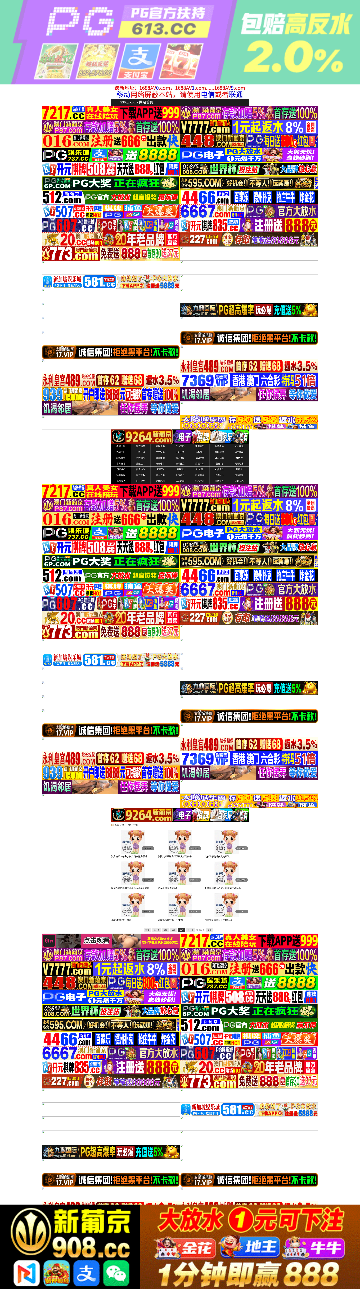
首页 (147, 930)
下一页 (190, 930)
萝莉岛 (239, 469)
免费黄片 (180, 475)
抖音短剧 (140, 469)
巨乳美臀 (180, 452)
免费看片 (120, 481)
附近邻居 (140, 458)
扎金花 (219, 463)
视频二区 (120, 452)
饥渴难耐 (160, 458)
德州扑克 (180, 463)
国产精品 (140, 446)
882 (165, 930)
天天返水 (239, 463)
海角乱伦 (219, 475)
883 (173, 930)
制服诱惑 (239, 475)
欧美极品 (219, 446)
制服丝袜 (219, 452)
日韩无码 (239, 481)
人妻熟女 (199, 452)
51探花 (180, 469)
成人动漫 (239, 446)
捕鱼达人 (140, 463)
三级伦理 (140, 452)
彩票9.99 (199, 463)
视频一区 (120, 446)
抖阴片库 (120, 475)
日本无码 (180, 446)
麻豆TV (160, 469)
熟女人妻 (160, 475)
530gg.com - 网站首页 (136, 102)
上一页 (157, 930)
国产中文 (140, 481)
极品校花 (199, 481)
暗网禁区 (199, 475)
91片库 (199, 469)
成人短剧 (180, 481)
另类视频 (239, 452)
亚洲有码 (199, 446)
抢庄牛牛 (160, 463)
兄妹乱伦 (160, 481)
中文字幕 (160, 452)
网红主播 (160, 446)
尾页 (209, 930)
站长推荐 (120, 458)
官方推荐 (120, 463)
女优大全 (219, 469)
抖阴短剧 (219, 481)
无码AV (121, 469)
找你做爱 (180, 458)
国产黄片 (140, 475)
